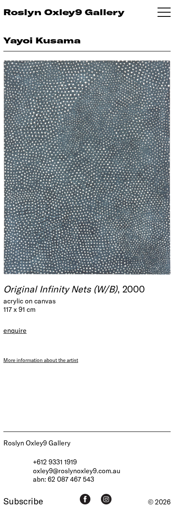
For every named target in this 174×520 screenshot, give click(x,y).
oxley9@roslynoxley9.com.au (76, 470)
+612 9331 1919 (55, 462)
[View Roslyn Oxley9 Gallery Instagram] (106, 499)
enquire (15, 330)
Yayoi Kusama (42, 40)
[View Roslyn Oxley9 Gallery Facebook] (85, 499)
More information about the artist (40, 360)
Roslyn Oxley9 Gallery (37, 443)
